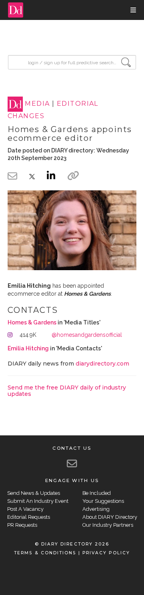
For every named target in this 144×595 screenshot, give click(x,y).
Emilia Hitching (28, 348)
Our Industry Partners (107, 525)
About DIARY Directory (109, 517)
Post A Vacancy (25, 509)
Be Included (96, 493)
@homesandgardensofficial (87, 335)
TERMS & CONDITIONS (45, 552)
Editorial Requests (28, 517)
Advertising (96, 509)
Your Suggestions (103, 501)
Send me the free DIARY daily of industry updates (67, 390)
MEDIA (37, 104)
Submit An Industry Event (37, 501)
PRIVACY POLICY (106, 552)
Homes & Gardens (32, 322)
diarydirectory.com (102, 363)
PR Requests (22, 525)
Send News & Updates (33, 493)
